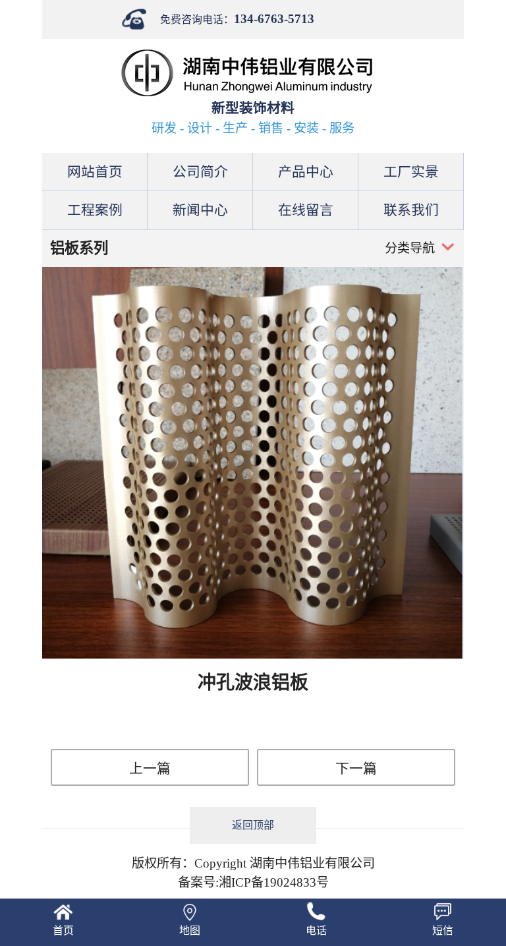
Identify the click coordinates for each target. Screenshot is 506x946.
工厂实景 (411, 171)
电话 (316, 930)
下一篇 (356, 768)
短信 (442, 930)
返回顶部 (253, 825)
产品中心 (305, 171)
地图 (189, 930)
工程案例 (95, 210)
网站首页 (95, 171)
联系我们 (411, 210)
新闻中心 (200, 210)
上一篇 (150, 768)
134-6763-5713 (274, 19)
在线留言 (305, 210)
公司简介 (200, 171)
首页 (63, 930)
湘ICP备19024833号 (274, 882)
